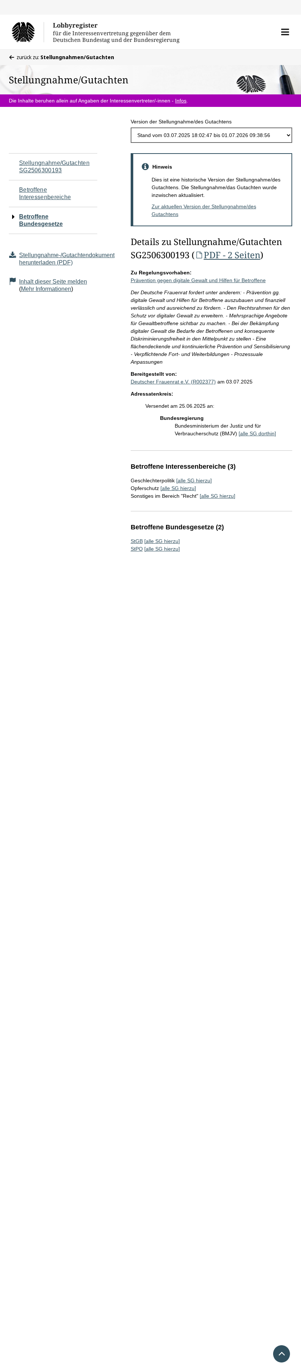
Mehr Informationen (46, 289)
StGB (137, 541)
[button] (285, 32)
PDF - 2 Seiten (232, 255)
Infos (180, 101)
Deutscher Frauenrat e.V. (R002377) (173, 382)
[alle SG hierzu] (194, 480)
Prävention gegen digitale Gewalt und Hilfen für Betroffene (198, 280)
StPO (137, 549)
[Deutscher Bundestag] (28, 32)
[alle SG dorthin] (257, 433)
